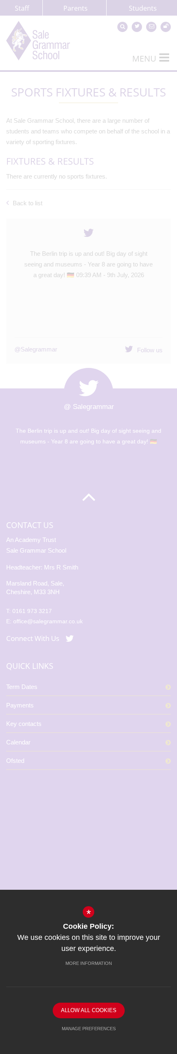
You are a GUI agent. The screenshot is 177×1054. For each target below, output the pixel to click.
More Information (88, 963)
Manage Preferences (89, 1028)
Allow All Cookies (88, 1010)
